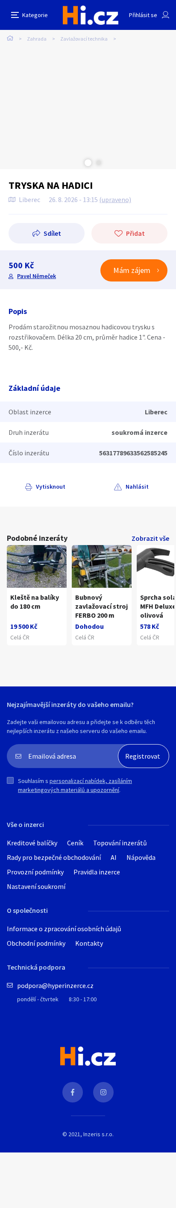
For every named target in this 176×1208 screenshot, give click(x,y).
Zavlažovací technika (84, 38)
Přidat (135, 233)
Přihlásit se (143, 15)
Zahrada (37, 38)
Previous (77, 163)
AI (114, 857)
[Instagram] (103, 1092)
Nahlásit (137, 486)
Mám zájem (131, 270)
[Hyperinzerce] (90, 15)
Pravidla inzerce (96, 872)
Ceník (75, 843)
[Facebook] (72, 1092)
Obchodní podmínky (36, 943)
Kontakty (89, 943)
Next (99, 163)
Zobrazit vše (150, 538)
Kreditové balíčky (32, 843)
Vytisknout (50, 486)
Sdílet (52, 233)
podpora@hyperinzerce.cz (55, 985)
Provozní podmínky (35, 872)
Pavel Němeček (36, 276)
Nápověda (140, 857)
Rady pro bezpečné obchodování (54, 857)
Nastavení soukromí (36, 886)
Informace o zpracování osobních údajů (64, 928)
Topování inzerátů (120, 843)
